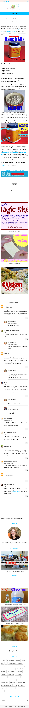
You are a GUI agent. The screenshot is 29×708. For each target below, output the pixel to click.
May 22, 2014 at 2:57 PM (8, 384)
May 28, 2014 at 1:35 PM (8, 475)
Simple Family (11, 674)
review (23, 688)
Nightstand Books (19, 668)
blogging (9, 679)
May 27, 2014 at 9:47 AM (8, 463)
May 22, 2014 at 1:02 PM (8, 354)
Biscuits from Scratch (15, 642)
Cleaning (23, 660)
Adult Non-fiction (10, 660)
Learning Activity (4, 666)
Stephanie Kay (7, 446)
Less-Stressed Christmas (15, 666)
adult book (23, 677)
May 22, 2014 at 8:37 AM (8, 307)
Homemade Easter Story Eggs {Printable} (15, 623)
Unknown (6, 474)
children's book (13, 682)
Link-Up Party (24, 666)
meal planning (21, 685)
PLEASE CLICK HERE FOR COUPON (14, 170)
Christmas (18, 660)
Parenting (3, 671)
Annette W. (4, 165)
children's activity (4, 682)
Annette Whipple (12, 321)
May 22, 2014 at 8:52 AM (12, 323)
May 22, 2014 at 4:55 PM (8, 420)
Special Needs (11, 677)
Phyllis (5, 306)
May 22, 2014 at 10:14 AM (12, 344)
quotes (9, 688)
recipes (11, 192)
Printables (13, 671)
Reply (27, 318)
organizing (3, 688)
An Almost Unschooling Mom (11, 330)
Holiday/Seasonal (12, 663)
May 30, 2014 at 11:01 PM (9, 486)
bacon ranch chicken (15, 30)
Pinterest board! (16, 491)
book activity (19, 679)
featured (7, 192)
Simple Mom (3, 677)
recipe (13, 688)
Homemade (20, 663)
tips (15, 192)
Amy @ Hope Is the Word (10, 432)
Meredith (6, 353)
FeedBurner (17, 186)
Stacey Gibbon (8, 418)
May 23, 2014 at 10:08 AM (9, 434)
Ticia (5, 382)
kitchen (15, 685)
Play (8, 671)
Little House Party (5, 668)
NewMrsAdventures (9, 484)
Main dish (12, 668)
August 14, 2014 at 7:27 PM (13, 409)
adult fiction (3, 679)
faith (24, 682)
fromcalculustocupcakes (10, 461)
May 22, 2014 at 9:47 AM (8, 332)
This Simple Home (11, 706)
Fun (6, 663)
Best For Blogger (22, 706)
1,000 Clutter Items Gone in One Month (15, 571)
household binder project (6, 685)
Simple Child (19, 671)
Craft (2, 663)
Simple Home (18, 674)
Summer (17, 677)
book (14, 679)
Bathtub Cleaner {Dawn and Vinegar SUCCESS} (15, 604)
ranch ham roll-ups (11, 31)
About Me (3, 660)
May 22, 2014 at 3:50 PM (12, 371)
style (2, 690)
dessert (20, 682)
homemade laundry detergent (10, 152)
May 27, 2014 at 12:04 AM (9, 447)
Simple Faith (3, 674)
